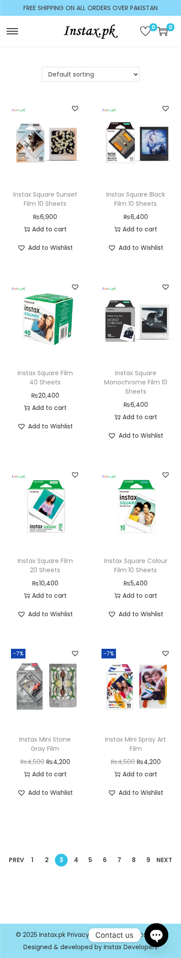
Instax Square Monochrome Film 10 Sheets (135, 382)
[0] (145, 31)
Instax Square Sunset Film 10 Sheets (45, 199)
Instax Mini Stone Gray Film (45, 744)
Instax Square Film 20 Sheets (45, 565)
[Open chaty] (156, 935)
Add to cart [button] (49, 229)
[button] (75, 108)
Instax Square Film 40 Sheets (45, 378)
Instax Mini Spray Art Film (135, 744)
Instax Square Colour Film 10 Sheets (135, 565)
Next (164, 860)
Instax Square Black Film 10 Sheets (135, 199)
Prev (16, 860)
